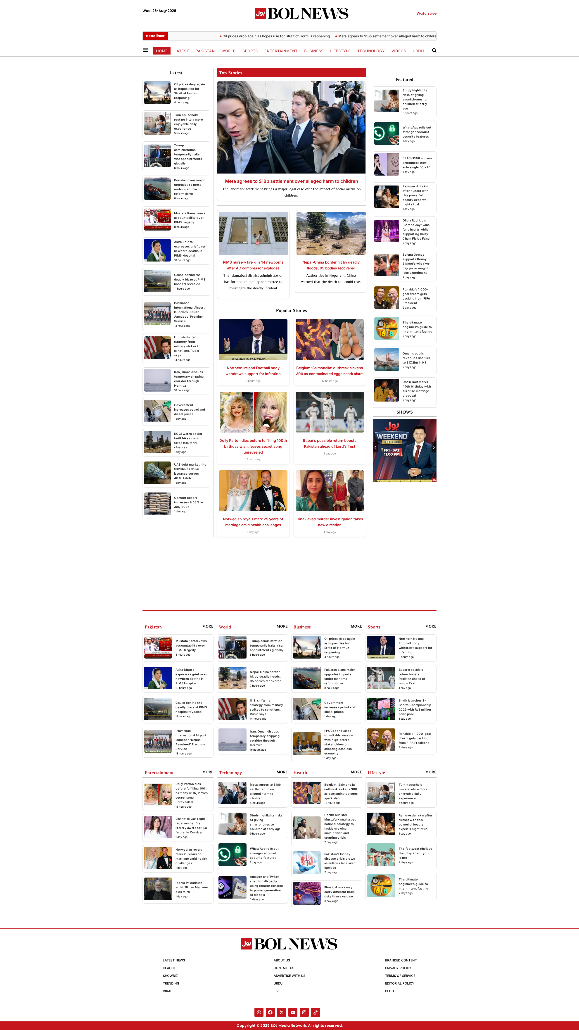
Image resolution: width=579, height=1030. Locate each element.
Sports (250, 51)
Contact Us (284, 968)
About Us (282, 960)
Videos (399, 51)
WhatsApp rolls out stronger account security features (417, 132)
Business (314, 51)
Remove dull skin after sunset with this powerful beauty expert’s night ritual (416, 195)
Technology (371, 51)
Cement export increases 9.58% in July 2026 (188, 502)
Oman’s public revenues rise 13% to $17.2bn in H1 (417, 358)
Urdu (418, 51)
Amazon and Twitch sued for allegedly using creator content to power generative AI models (266, 886)
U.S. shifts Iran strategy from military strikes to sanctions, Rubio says (187, 346)
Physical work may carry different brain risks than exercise (339, 891)
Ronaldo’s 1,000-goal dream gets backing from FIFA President (415, 738)
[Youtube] (292, 1012)
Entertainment (281, 51)
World (228, 51)
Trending (171, 983)
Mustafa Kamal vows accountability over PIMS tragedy (189, 217)
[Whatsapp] (258, 1012)
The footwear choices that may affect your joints (415, 853)
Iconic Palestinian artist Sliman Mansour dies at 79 (192, 887)
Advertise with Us (289, 976)
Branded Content (401, 960)
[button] (375, 447)
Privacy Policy (398, 968)
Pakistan (205, 51)
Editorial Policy (399, 983)
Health (169, 968)
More (208, 626)
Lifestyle (340, 51)
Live (277, 991)
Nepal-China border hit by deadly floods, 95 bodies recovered (266, 676)
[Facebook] (270, 1012)
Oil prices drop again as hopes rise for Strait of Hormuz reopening (244, 36)
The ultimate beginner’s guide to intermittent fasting (417, 327)
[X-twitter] (281, 1012)
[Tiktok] (315, 1012)
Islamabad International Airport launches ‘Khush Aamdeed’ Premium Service (189, 312)
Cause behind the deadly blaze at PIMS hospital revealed (189, 279)
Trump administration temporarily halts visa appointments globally (188, 154)
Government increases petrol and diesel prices (189, 409)
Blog (389, 991)
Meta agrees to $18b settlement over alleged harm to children (357, 36)
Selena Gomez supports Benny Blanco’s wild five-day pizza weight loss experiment (417, 263)
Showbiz (170, 976)
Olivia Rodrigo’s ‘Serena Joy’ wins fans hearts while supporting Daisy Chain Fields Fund (416, 229)
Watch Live (427, 13)
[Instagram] (304, 1012)
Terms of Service (400, 976)
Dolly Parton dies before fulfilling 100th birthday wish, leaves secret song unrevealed (253, 446)
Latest (181, 51)
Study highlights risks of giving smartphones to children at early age (415, 99)
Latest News (174, 960)
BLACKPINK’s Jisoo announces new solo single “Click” (417, 162)
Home (162, 51)
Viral (167, 991)
